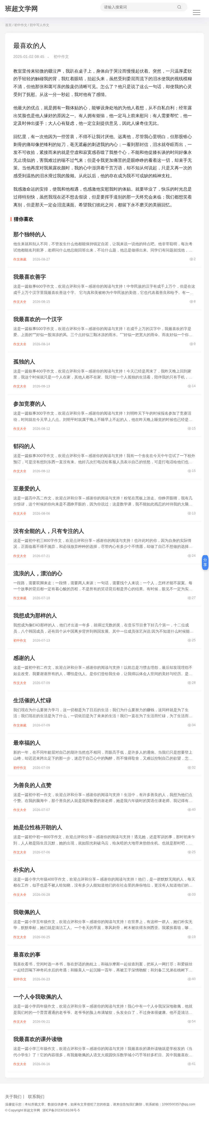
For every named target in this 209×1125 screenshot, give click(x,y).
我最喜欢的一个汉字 (37, 319)
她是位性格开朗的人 (37, 827)
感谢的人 (24, 658)
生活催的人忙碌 (32, 700)
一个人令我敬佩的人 (37, 997)
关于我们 (13, 1096)
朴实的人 (24, 870)
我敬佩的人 (27, 912)
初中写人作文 (39, 25)
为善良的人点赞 (32, 785)
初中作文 (20, 25)
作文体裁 (19, 259)
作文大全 (19, 302)
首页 (8, 25)
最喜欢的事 (27, 955)
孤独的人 (24, 362)
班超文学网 (21, 8)
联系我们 (36, 1096)
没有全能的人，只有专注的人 (48, 531)
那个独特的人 (29, 234)
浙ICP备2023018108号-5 (61, 1110)
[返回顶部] (198, 894)
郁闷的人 (24, 446)
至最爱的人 (27, 489)
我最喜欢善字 (29, 277)
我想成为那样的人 (35, 616)
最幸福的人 (27, 743)
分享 (205, 562)
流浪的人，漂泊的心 (37, 573)
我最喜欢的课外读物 (37, 1039)
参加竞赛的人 (29, 404)
